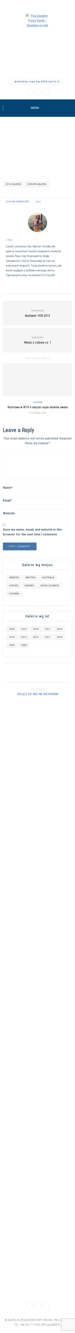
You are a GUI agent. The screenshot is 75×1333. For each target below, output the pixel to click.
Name (8, 487)
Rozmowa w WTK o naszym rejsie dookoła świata (38, 407)
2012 (35, 637)
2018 (35, 629)
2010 (59, 637)
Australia (48, 577)
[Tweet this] (60, 202)
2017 (47, 629)
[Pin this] (69, 202)
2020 (12, 629)
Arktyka (30, 577)
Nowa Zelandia (50, 585)
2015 (12, 637)
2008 (24, 645)
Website (9, 513)
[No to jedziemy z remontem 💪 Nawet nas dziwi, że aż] (44, 984)
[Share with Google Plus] (64, 202)
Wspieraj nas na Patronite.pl (37, 81)
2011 (47, 637)
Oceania (14, 593)
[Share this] (55, 202)
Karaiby (29, 585)
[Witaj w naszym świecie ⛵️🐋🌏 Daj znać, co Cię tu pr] (56, 771)
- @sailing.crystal (37, 57)
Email (7, 500)
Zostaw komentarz (18, 201)
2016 (59, 629)
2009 (12, 645)
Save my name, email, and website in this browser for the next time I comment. (32, 532)
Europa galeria (37, 184)
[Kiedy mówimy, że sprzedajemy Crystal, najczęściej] (31, 974)
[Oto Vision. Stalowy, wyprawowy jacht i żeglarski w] (68, 998)
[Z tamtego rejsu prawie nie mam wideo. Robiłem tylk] (6, 924)
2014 (24, 637)
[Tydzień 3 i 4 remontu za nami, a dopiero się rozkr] (18, 983)
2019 (24, 629)
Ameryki (14, 577)
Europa (37, 402)
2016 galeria (13, 184)
